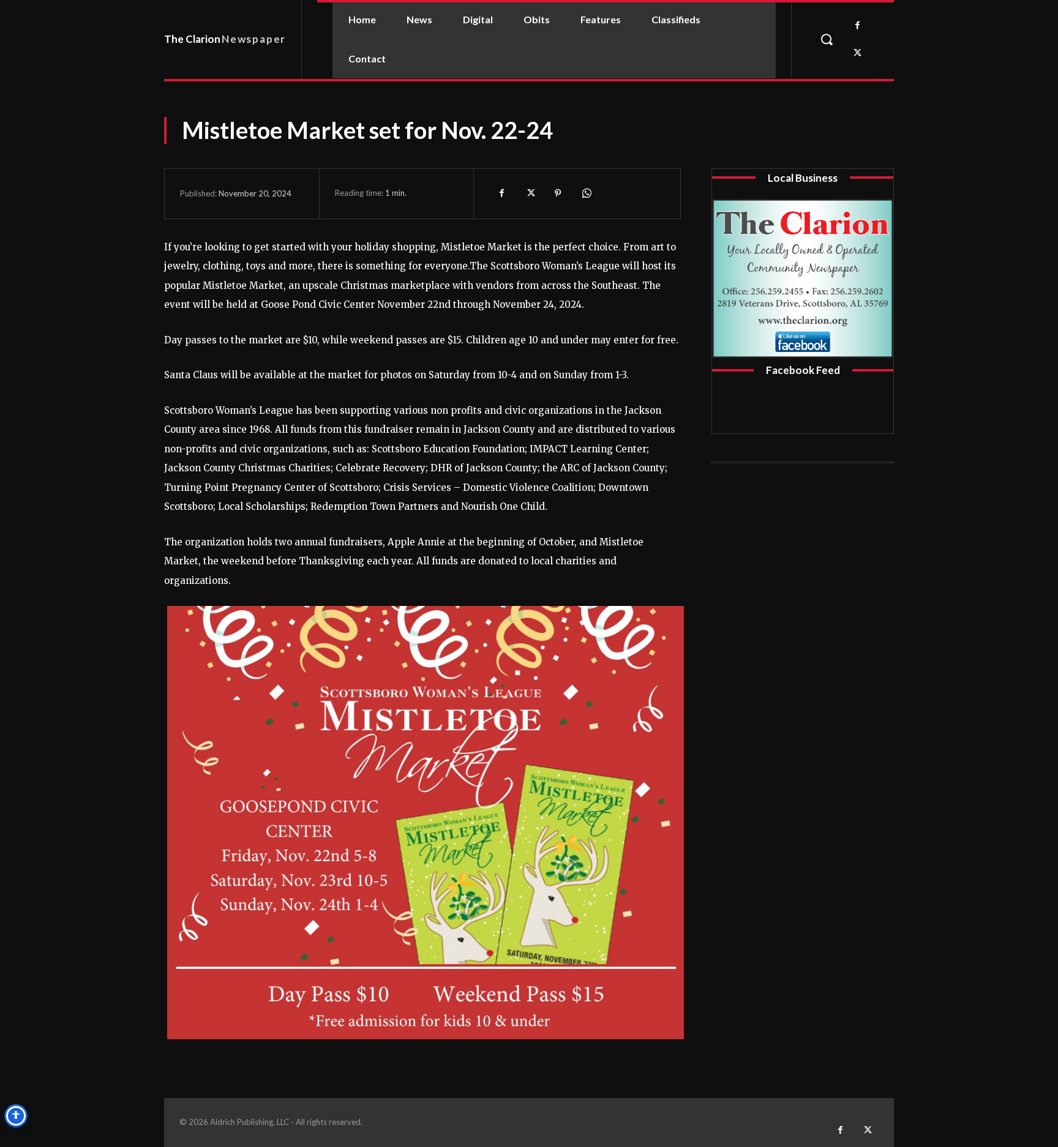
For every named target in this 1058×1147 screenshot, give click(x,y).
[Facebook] (857, 25)
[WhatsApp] (586, 193)
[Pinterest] (558, 193)
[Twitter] (857, 53)
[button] (826, 39)
